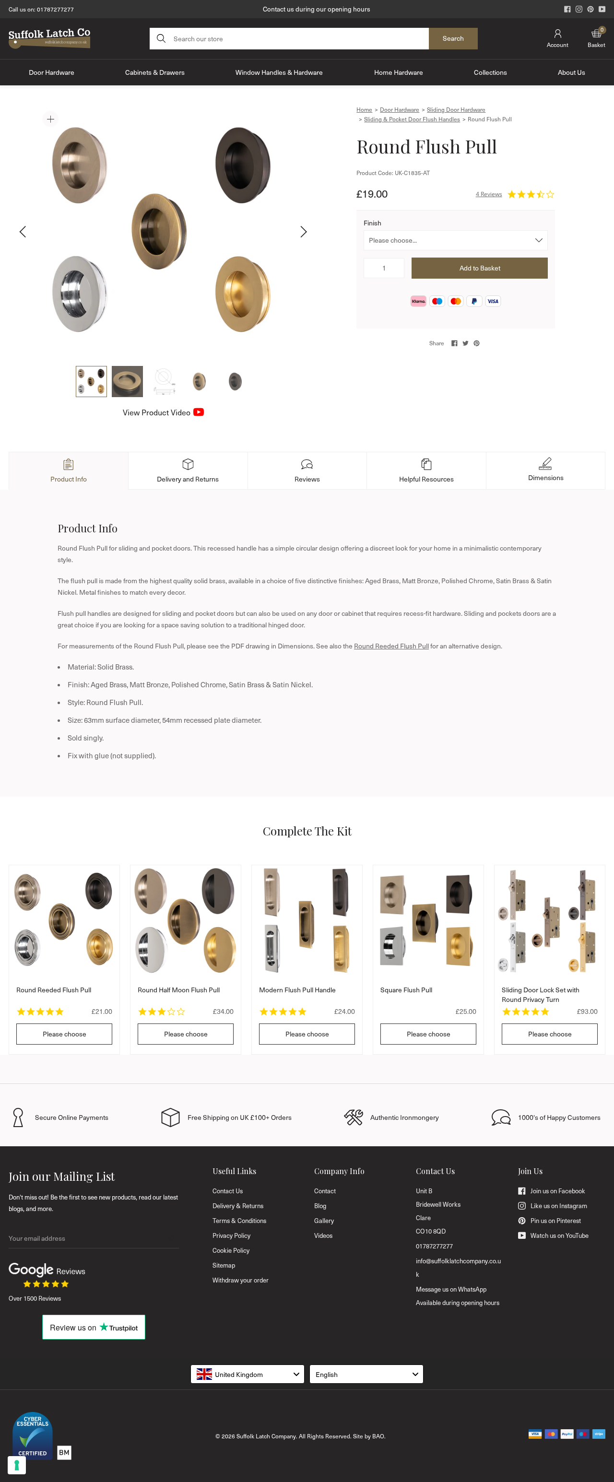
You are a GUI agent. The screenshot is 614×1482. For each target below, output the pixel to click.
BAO (378, 1436)
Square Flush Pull (406, 989)
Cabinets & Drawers (155, 72)
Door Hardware (51, 72)
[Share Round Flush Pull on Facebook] (454, 343)
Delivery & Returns (238, 1205)
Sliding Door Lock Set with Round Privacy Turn (540, 994)
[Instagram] (579, 9)
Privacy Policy (231, 1235)
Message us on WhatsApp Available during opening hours (457, 1296)
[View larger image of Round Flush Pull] (163, 231)
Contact (325, 1191)
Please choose (64, 1033)
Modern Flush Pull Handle (297, 989)
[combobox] (247, 1374)
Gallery (324, 1220)
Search (453, 38)
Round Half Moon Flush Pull (179, 989)
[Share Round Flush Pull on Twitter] (465, 343)
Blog (320, 1205)
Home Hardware (398, 72)
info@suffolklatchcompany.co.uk (458, 1268)
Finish (372, 222)
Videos (323, 1235)
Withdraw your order (241, 1280)
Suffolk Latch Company (266, 1436)
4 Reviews (489, 194)
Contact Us (228, 1191)
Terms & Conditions (239, 1220)
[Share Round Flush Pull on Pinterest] (476, 343)
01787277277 (55, 9)
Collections (490, 72)
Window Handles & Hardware (279, 72)
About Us (571, 72)
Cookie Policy (231, 1250)
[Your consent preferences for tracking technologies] (17, 1465)
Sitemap (224, 1265)
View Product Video (156, 412)
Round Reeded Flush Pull (391, 645)
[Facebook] (567, 9)
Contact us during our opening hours (316, 8)
